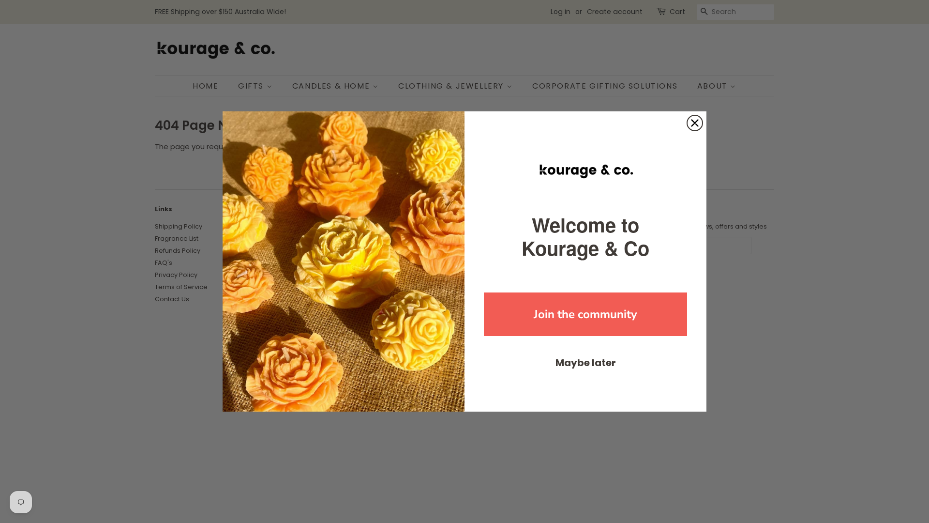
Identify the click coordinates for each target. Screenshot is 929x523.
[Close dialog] (695, 123)
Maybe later (585, 362)
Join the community (585, 314)
